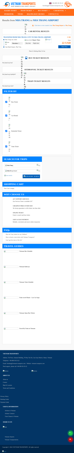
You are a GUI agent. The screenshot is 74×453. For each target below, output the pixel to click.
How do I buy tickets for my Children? (16, 234)
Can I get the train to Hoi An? (14, 240)
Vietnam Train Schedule (26, 282)
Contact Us (53, 14)
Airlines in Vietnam (10, 410)
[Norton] (16, 371)
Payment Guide (4, 402)
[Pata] (45, 371)
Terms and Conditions (9, 388)
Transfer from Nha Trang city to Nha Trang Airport (27, 37)
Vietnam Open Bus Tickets (27, 313)
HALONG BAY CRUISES (36, 14)
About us (5, 379)
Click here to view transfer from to (53, 25)
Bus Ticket (43, 10)
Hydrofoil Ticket (16, 131)
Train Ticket (26, 10)
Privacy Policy (4, 396)
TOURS (20, 14)
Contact (5, 382)
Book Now (64, 46)
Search (36, 176)
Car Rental (59, 10)
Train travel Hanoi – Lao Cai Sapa (29, 297)
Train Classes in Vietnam (11, 416)
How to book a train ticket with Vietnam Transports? (20, 237)
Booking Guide (4, 399)
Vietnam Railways (24, 266)
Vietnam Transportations (11, 439)
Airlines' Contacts (9, 413)
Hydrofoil (9, 14)
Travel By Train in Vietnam (27, 328)
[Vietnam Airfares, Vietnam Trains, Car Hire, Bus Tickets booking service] (19, 4)
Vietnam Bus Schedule (25, 251)
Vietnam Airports (9, 437)
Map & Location (7, 385)
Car (69, 37)
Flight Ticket (10, 10)
